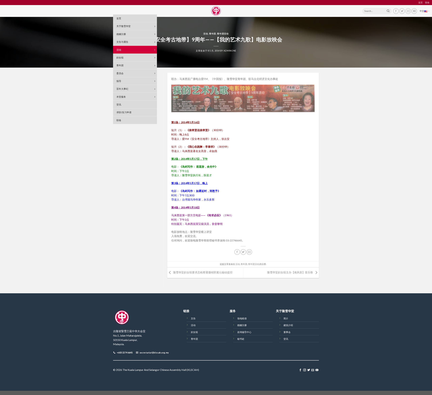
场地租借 (242, 318)
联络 (427, 2)
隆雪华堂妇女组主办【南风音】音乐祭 (290, 272)
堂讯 (286, 338)
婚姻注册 (242, 325)
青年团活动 (222, 33)
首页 (420, 2)
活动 (205, 33)
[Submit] (388, 11)
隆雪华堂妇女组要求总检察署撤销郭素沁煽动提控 (203, 272)
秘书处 (240, 338)
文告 (193, 318)
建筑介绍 (288, 325)
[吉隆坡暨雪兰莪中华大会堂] (216, 11)
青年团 (212, 33)
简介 (286, 318)
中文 (422, 11)
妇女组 (194, 332)
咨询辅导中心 (244, 332)
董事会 (287, 332)
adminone (230, 50)
